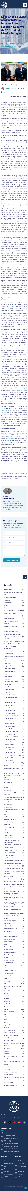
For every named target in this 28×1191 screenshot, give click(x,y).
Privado (6, 993)
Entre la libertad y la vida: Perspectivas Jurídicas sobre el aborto (13, 775)
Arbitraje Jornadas (9, 618)
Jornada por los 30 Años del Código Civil (12, 898)
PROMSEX (7, 1001)
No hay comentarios (9, 92)
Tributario (6, 1064)
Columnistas (7, 663)
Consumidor (7, 679)
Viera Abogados (8, 1074)
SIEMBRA (6, 1046)
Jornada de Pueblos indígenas (13, 884)
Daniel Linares (8, 687)
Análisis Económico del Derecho (13, 610)
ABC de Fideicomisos (10, 595)
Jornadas (6, 918)
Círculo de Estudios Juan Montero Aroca (14, 657)
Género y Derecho (9, 827)
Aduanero (6, 605)
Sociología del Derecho (10, 1056)
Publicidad (7, 1006)
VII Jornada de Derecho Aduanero (14, 1077)
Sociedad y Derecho (10, 1051)
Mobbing (6, 957)
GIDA (5, 830)
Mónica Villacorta (9, 960)
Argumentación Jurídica (11, 621)
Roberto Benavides (9, 1032)
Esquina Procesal (9, 785)
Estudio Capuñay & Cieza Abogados (11, 793)
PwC (5, 1014)
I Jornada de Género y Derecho (13, 863)
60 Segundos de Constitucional (13, 592)
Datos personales (9, 689)
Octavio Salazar (8, 973)
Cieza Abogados (8, 653)
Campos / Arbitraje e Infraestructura (10, 647)
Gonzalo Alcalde (8, 835)
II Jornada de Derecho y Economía (14, 871)
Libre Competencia (9, 939)
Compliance (7, 674)
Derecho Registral (9, 747)
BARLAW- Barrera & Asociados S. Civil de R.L (13, 637)
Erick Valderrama (9, 782)
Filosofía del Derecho (10, 822)
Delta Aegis (7, 692)
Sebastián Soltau (8, 1040)
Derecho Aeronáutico (10, 702)
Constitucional (8, 676)
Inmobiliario (7, 873)
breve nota (17, 108)
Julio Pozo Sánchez (9, 926)
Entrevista (6, 780)
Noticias (6, 968)
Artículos (6, 623)
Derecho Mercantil (9, 744)
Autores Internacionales (11, 631)
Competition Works (9, 671)
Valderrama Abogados (10, 1072)
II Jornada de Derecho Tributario (13, 868)
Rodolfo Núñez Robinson (11, 1035)
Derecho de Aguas (9, 721)
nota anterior (10, 438)
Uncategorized (8, 1067)
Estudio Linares (8, 802)
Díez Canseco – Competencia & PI (13, 763)
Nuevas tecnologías (10, 970)
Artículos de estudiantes (11, 626)
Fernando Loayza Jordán (11, 819)
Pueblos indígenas (9, 1011)
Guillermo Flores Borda (10, 850)
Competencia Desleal (10, 668)
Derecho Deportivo (9, 734)
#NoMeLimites (8, 589)
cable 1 (19, 390)
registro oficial (11, 306)
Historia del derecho (10, 855)
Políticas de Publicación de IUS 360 (13, 987)
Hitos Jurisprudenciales (11, 858)
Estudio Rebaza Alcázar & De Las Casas (13, 810)
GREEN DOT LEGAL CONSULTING (13, 845)
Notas (5, 965)
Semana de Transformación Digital (14, 1043)
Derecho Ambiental (9, 705)
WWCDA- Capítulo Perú (11, 1085)
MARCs (6, 944)
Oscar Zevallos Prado (10, 976)
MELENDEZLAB (8, 949)
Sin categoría (8, 1048)
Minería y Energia (9, 955)
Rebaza (6, 1022)
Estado (6, 787)
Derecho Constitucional (11, 715)
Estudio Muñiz (8, 807)
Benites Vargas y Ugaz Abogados (13, 641)
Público (6, 1009)
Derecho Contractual (10, 718)
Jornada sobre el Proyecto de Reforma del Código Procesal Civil (14, 903)
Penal (5, 983)
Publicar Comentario (11, 560)
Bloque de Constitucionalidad (12, 644)
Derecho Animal (8, 708)
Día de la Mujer (8, 760)
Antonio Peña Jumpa (10, 613)
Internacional (7, 879)
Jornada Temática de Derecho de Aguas (13, 910)
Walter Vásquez (8, 1082)
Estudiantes (7, 790)
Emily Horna (7, 771)
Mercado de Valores (10, 952)
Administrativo (8, 602)
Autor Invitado (8, 629)
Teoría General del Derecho (12, 1061)
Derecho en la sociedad (11, 736)
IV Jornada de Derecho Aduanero (13, 881)
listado (8, 379)
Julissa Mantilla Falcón (10, 928)
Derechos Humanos (9, 752)
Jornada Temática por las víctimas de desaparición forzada (14, 914)
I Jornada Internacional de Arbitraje (14, 866)
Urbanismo (7, 1069)
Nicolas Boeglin (11, 88)
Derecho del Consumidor (11, 731)
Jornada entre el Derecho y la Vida (13, 887)
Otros (5, 978)
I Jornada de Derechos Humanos (13, 860)
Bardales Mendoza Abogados (12, 634)
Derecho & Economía (10, 695)
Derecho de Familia (9, 726)
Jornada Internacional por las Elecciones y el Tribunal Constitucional (12, 893)
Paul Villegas (7, 981)
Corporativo (7, 684)
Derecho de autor (9, 723)
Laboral (6, 934)
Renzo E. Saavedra (9, 1030)
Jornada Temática (9, 906)
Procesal (6, 996)
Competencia (7, 666)
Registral (6, 1027)
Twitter (16, 349)
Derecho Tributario (9, 750)
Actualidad (7, 600)
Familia (6, 817)
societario (6, 1053)
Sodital (6, 1059)
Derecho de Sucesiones (11, 729)
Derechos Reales (9, 757)
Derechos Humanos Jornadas (12, 755)
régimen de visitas (9, 1025)
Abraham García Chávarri (11, 597)
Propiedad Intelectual (10, 1004)
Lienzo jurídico (8, 941)
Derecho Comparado (10, 710)
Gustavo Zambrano (9, 852)
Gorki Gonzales (8, 837)
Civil (5, 660)
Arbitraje (6, 616)
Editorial (6, 765)
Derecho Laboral (8, 742)
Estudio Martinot (8, 804)
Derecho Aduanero (9, 700)
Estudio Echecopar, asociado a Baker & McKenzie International (13, 798)
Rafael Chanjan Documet (11, 1017)
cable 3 (7, 392)
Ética (5, 814)
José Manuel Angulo (10, 920)
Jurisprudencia (8, 931)
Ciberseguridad (8, 651)
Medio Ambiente (8, 947)
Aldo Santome (8, 608)
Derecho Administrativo (11, 697)
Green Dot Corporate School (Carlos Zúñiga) (12, 841)
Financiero (7, 824)
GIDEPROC (7, 832)
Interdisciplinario (8, 876)
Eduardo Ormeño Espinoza (9, 84)
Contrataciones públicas (11, 681)
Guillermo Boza (8, 847)
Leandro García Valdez (10, 936)
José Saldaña (8, 923)
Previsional (7, 990)
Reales (5, 1019)
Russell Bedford (8, 1038)
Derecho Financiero (9, 739)
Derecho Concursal (9, 713)
